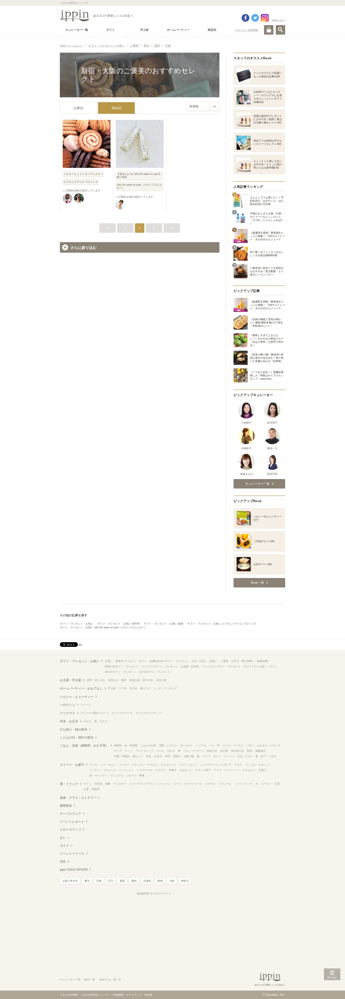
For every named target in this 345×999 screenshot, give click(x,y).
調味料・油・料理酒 (125, 745)
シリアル (201, 745)
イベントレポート (72, 821)
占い (63, 837)
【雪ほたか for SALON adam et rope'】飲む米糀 (139, 175)
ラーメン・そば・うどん (238, 756)
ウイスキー (119, 783)
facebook (245, 18)
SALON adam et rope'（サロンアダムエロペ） (139, 186)
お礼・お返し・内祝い (204, 661)
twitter (255, 18)
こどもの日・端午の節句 (76, 737)
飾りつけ (145, 688)
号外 (63, 861)
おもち (104, 721)
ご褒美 (224, 661)
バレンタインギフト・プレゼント (221, 666)
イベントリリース (72, 853)
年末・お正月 (69, 721)
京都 (98, 880)
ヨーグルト (186, 745)
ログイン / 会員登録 (246, 29)
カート (268, 30)
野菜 (249, 750)
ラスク (238, 764)
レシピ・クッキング (165, 688)
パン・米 (214, 745)
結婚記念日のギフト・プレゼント (169, 661)
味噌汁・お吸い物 (183, 756)
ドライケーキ (145, 770)
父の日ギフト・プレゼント (154, 671)
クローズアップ (70, 829)
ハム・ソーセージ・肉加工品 (200, 750)
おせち (87, 721)
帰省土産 (134, 680)
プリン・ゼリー (188, 764)
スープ (206, 756)
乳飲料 (96, 789)
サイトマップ (134, 994)
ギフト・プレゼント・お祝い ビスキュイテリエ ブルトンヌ (222, 623)
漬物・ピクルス (168, 745)
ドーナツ (95, 770)
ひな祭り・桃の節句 (73, 729)
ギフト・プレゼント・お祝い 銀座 (163, 623)
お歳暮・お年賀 (190, 666)
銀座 (160, 880)
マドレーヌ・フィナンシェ (118, 770)
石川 (110, 880)
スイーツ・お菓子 (72, 765)
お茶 (86, 789)
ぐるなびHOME (69, 994)
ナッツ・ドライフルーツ (139, 750)
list (80, 644)
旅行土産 (148, 680)
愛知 (134, 880)
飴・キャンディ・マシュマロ (106, 775)
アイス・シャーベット (227, 770)
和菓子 (173, 770)
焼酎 (107, 783)
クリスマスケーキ (122, 713)
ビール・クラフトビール (188, 783)
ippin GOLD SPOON (74, 869)
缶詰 (148, 756)
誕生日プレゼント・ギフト (131, 661)
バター (250, 745)
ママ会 (122, 688)
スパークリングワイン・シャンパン (150, 783)
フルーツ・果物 (135, 775)
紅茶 (277, 783)
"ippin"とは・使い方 (110, 979)
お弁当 (158, 756)
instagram (265, 18)
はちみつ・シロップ (268, 745)
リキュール (224, 783)
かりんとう (249, 770)
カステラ (161, 770)
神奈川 (185, 880)
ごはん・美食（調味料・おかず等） (84, 745)
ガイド (64, 845)
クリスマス (67, 713)
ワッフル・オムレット (258, 764)
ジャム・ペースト (233, 745)
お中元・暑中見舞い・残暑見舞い (250, 661)
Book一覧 (89, 979)
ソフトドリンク (243, 783)
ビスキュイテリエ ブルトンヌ (81, 181)
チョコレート (168, 764)
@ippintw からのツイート (154, 893)
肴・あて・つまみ (266, 756)
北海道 (147, 880)
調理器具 (66, 805)
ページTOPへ (332, 988)
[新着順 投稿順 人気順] (202, 106)
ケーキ (93, 764)
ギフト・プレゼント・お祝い (76, 623)
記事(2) (78, 108)
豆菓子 (262, 770)
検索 (280, 30)
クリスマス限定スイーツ (94, 713)
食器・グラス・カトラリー (78, 797)
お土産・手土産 (70, 680)
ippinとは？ (278, 20)
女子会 (133, 688)
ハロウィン (67, 705)
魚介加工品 (237, 750)
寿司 (167, 756)
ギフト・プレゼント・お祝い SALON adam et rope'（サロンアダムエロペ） (103, 627)
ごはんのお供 (148, 745)
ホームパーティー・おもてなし (81, 688)
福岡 (122, 880)
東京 (87, 880)
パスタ (160, 750)
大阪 (171, 880)
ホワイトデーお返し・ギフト (260, 666)
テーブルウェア (70, 813)
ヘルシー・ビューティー (76, 697)
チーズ (118, 750)
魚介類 (224, 750)
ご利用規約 (117, 994)
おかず (171, 750)
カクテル (210, 783)
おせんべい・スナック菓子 (195, 770)
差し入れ (100, 680)
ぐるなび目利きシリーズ (94, 994)
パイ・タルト (108, 764)
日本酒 (98, 783)
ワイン (87, 783)
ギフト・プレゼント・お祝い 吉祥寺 (119, 623)
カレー (217, 756)
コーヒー (266, 783)
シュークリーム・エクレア (215, 764)
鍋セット (138, 756)
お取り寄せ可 (70, 880)
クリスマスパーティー (148, 713)
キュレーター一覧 (70, 979)
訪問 (89, 680)
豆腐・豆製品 (122, 756)
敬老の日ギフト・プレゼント (121, 666)
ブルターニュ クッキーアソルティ (83, 174)
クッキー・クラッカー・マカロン (138, 764)
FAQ (146, 994)
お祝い (109, 661)
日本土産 (161, 680)
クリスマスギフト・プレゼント (160, 666)
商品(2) (116, 108)
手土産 (112, 688)
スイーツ (85, 704)
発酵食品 (260, 750)
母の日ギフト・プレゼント (120, 671)
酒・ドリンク (69, 784)
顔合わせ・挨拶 (117, 680)
